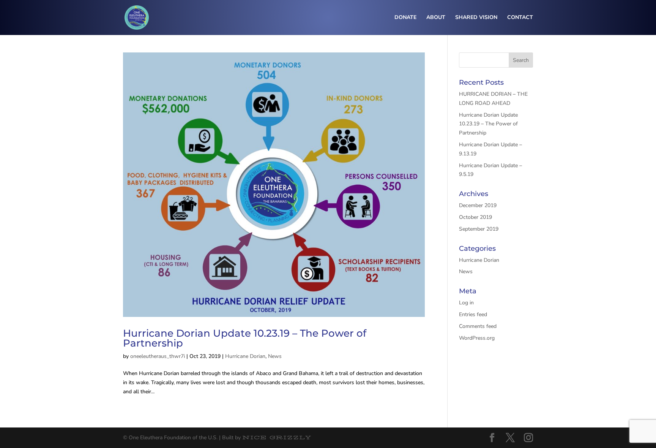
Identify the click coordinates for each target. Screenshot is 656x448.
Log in (466, 302)
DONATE (405, 18)
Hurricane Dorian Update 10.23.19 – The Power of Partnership (244, 338)
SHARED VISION (476, 18)
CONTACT (520, 18)
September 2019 (478, 229)
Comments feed (478, 326)
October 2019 (475, 217)
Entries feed (473, 314)
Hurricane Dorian (245, 356)
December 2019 (478, 205)
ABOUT (435, 18)
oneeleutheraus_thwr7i (157, 356)
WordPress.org (477, 338)
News (275, 356)
